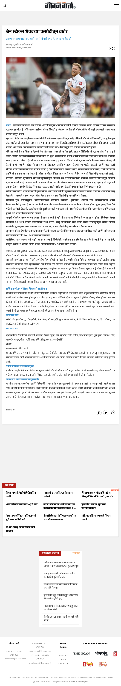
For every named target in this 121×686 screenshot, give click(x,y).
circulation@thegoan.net (40, 663)
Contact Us (63, 664)
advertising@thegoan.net (40, 651)
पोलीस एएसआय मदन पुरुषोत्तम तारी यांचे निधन (61, 619)
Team (63, 660)
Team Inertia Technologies (75, 682)
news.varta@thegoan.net (15, 659)
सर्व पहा (115, 490)
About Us (63, 656)
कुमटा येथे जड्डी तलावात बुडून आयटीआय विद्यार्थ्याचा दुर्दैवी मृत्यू (61, 597)
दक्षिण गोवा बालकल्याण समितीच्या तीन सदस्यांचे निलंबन (60, 586)
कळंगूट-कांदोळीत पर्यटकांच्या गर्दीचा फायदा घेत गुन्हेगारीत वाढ (59, 575)
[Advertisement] (60, 453)
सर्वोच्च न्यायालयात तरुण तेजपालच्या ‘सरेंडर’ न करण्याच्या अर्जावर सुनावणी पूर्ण (61, 564)
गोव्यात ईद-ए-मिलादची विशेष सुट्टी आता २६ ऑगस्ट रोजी (61, 608)
